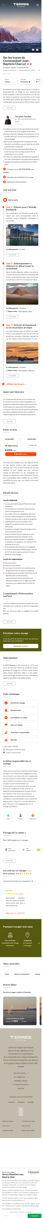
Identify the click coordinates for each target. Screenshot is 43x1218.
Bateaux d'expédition (22, 974)
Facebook (11, 1102)
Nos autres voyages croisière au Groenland (17, 992)
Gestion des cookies (28, 1130)
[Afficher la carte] (5, 200)
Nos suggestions (19, 1077)
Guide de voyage (8, 1130)
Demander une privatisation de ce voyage (20, 177)
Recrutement (26, 1126)
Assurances (6, 1126)
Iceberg (37, 974)
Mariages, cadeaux (20, 1081)
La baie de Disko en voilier (15, 1018)
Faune (7, 974)
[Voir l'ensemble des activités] (29, 82)
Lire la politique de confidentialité (11, 1209)
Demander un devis (21, 646)
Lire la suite (9, 107)
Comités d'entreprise (20, 1084)
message (6, 172)
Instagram (21, 1102)
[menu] (37, 5)
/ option (20, 454)
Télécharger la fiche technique (16, 182)
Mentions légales (8, 1121)
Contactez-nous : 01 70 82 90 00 (20, 1097)
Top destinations (19, 1073)
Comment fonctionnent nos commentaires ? (17, 881)
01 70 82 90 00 (24, 169)
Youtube (30, 1102)
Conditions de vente (28, 1121)
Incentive (20, 1088)
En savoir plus (9, 860)
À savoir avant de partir (13, 752)
